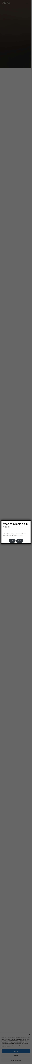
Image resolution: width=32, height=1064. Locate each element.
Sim (12, 541)
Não (19, 541)
